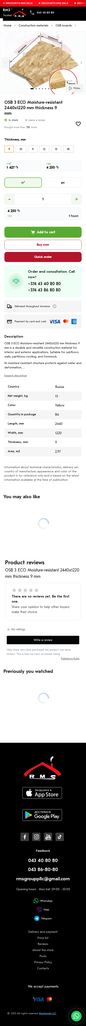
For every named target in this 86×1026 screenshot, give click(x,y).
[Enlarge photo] (43, 62)
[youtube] (48, 837)
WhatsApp (46, 900)
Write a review (43, 640)
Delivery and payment (43, 932)
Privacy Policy (43, 962)
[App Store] (42, 796)
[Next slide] (81, 62)
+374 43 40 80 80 (44, 283)
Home (7, 25)
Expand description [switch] (15, 375)
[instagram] (36, 837)
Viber (46, 909)
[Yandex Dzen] (60, 837)
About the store (43, 950)
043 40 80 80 (45, 12)
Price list (43, 938)
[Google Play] (42, 818)
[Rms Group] (19, 13)
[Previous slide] (4, 62)
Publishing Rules (70, 658)
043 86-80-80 (43, 869)
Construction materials (33, 25)
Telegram (46, 918)
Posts (43, 956)
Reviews (43, 944)
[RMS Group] (42, 771)
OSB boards (64, 25)
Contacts (43, 968)
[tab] (32, 88)
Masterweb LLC (47, 1013)
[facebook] (24, 837)
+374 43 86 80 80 (44, 290)
